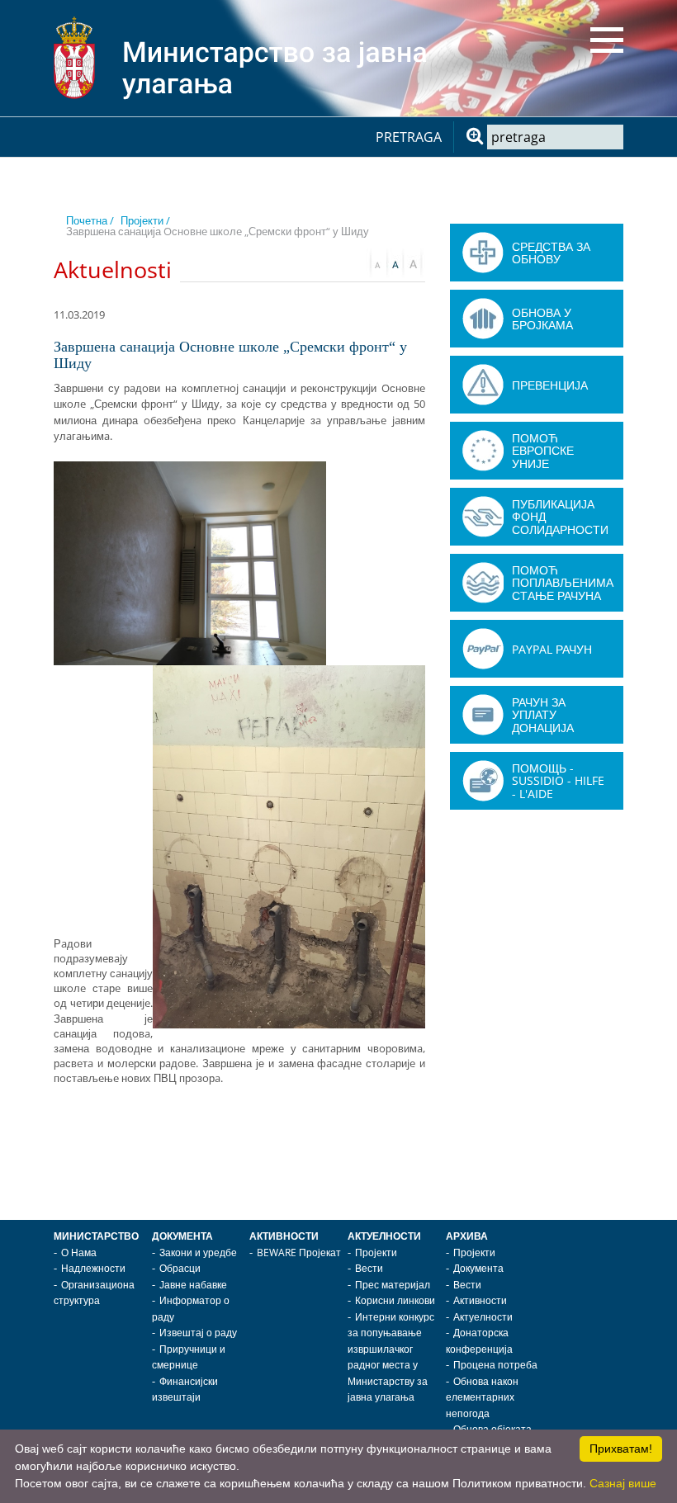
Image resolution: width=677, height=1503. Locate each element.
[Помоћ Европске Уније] (483, 450)
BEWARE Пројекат (299, 1252)
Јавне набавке (193, 1285)
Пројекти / (145, 220)
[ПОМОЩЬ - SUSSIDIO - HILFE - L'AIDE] (483, 780)
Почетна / (90, 220)
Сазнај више (622, 1483)
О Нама (79, 1252)
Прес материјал (392, 1285)
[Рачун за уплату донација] (483, 714)
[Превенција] (483, 384)
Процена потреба (495, 1365)
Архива (467, 1236)
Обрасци (180, 1268)
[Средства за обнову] (483, 252)
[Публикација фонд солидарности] (483, 516)
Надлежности (93, 1268)
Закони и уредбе (198, 1252)
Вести (369, 1268)
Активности (284, 1236)
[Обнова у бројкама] (483, 318)
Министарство (96, 1236)
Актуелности (384, 1236)
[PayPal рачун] (483, 648)
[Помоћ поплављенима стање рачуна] (483, 582)
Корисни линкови (395, 1300)
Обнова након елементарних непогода (482, 1397)
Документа (182, 1236)
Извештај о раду (198, 1333)
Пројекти (376, 1252)
